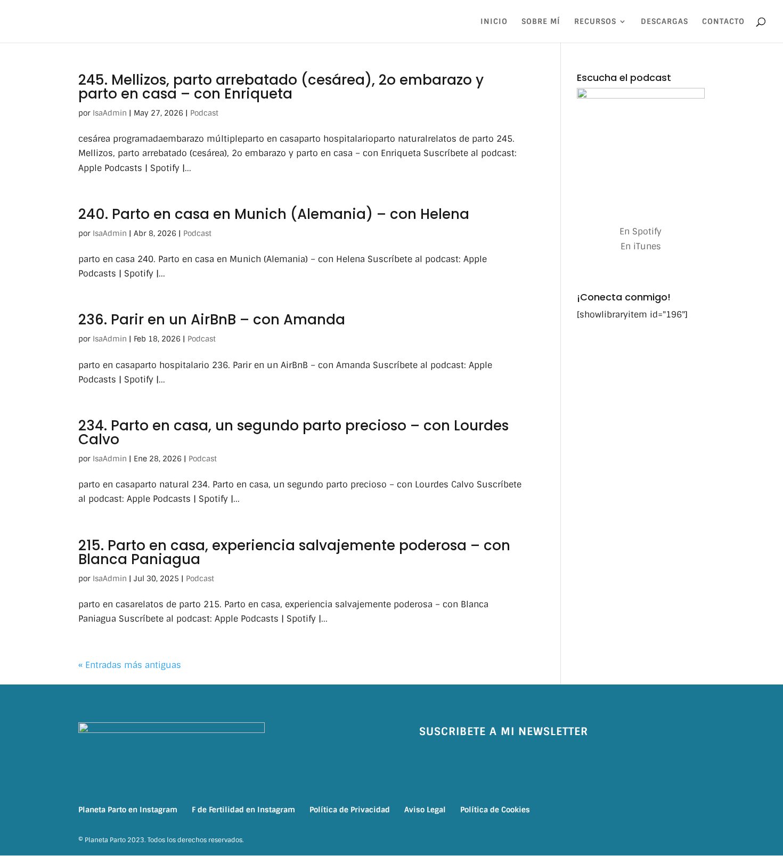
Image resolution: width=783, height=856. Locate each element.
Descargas (664, 22)
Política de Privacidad (349, 809)
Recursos (595, 22)
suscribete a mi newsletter (503, 731)
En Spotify (640, 231)
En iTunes (641, 246)
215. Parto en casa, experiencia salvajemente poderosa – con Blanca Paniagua (294, 552)
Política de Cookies (495, 809)
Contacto (723, 22)
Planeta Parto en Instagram (127, 809)
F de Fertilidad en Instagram (243, 809)
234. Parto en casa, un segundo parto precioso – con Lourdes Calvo (293, 432)
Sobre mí (540, 22)
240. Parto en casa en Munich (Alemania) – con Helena (273, 214)
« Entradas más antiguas (129, 665)
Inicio (494, 22)
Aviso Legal (425, 809)
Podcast (204, 113)
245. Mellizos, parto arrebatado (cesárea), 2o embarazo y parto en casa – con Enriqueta (281, 86)
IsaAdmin (110, 113)
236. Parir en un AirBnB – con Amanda (211, 319)
